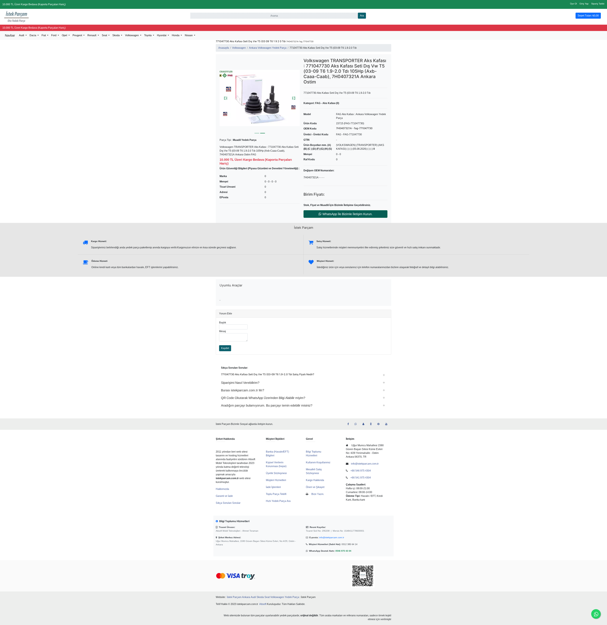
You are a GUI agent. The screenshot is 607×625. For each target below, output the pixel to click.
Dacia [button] (33, 35)
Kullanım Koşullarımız (318, 462)
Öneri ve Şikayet (315, 487)
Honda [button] (176, 35)
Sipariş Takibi (597, 3)
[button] (260, 98)
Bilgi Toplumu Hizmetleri (313, 453)
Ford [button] (54, 35)
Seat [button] (105, 35)
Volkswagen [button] (132, 35)
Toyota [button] (148, 35)
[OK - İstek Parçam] (372, 424)
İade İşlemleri (273, 487)
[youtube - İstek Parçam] (387, 424)
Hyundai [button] (162, 35)
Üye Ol (573, 3)
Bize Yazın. (317, 494)
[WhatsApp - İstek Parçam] (357, 424)
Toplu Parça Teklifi (276, 494)
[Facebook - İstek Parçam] (349, 424)
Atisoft (262, 604)
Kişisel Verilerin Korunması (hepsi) (276, 464)
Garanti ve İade (224, 496)
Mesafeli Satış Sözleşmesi (314, 471)
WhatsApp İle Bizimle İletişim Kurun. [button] (347, 214)
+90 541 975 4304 (360, 477)
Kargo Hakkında (315, 480)
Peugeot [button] (78, 35)
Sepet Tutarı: (588, 15)
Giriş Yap (584, 3)
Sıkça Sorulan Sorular (228, 503)
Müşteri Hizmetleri (276, 480)
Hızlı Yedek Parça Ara (278, 501)
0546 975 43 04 (343, 550)
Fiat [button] (44, 35)
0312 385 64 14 (349, 544)
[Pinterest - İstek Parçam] (379, 424)
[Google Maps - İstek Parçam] (364, 424)
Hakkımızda (222, 489)
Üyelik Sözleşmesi (276, 473)
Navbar (10, 35)
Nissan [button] (189, 35)
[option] (260, 98)
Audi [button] (22, 35)
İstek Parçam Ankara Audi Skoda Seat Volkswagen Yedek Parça (263, 597)
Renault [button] (92, 35)
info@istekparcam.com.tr (331, 537)
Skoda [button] (116, 35)
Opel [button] (65, 35)
